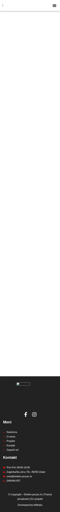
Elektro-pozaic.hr (33, 494)
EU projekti (36, 499)
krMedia (38, 505)
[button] (55, 5)
